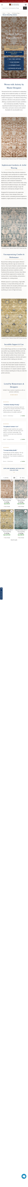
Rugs (9, 13)
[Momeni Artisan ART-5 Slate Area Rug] (21, 488)
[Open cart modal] (25, 4)
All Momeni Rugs (16, 13)
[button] (24, 1176)
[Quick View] (11, 480)
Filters (23, 477)
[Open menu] (2, 4)
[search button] (25, 8)
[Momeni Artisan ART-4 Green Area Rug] (7, 519)
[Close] (1, 588)
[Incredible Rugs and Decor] (14, 4)
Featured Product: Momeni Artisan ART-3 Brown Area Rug (14, 159)
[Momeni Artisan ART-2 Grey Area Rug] (21, 519)
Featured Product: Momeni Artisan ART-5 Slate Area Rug (14, 248)
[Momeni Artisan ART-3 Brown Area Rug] (7, 488)
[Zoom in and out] (14, 477)
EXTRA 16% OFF (1, 595)
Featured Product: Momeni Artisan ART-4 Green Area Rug (14, 338)
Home (4, 13)
